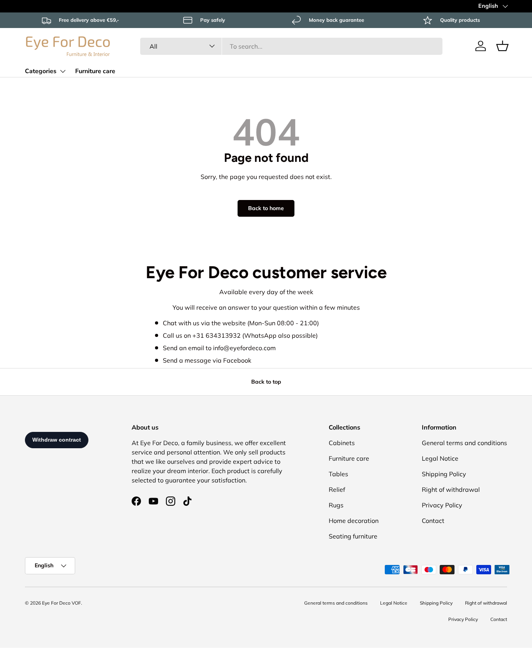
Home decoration (354, 520)
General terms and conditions (464, 443)
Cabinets (342, 443)
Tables (338, 474)
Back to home (266, 208)
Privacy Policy (442, 505)
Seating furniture (353, 536)
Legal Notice (440, 458)
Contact (433, 520)
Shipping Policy (444, 474)
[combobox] (291, 45)
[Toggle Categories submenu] (62, 71)
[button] (502, 45)
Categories (40, 71)
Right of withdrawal (451, 489)
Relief (337, 489)
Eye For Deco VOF (61, 603)
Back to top (266, 381)
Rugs (336, 505)
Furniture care (95, 71)
